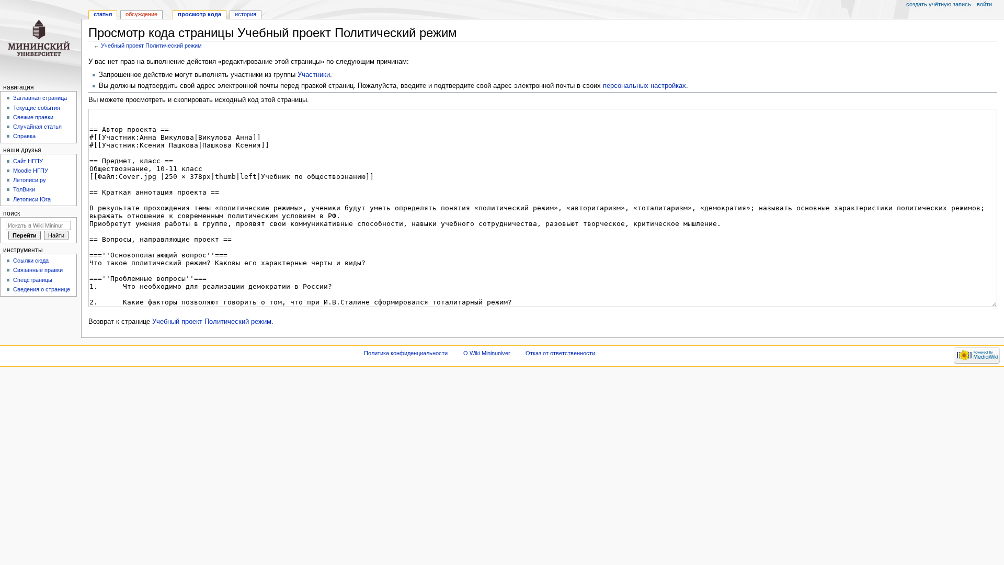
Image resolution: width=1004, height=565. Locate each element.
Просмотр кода (199, 14)
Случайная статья (37, 126)
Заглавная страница (40, 98)
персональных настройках (644, 85)
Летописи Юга (32, 199)
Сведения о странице (41, 289)
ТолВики (24, 189)
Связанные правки (38, 270)
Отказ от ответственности (560, 353)
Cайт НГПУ (28, 161)
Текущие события (36, 108)
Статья (103, 14)
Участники (314, 74)
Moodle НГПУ (30, 170)
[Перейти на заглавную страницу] (40, 40)
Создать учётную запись (938, 4)
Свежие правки (33, 117)
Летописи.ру (29, 180)
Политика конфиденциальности (406, 353)
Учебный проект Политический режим (151, 45)
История (245, 14)
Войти (984, 4)
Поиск (11, 213)
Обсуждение (141, 14)
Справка (24, 136)
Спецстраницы (32, 280)
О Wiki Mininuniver (486, 353)
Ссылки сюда (31, 260)
